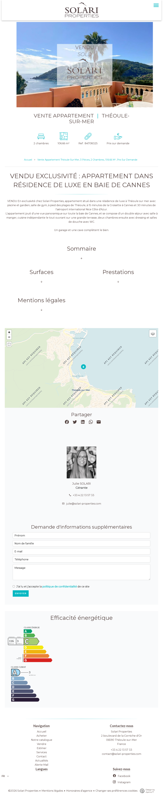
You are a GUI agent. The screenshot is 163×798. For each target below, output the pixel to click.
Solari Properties (121, 731)
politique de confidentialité (59, 586)
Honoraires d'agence (79, 790)
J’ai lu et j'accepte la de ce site (52, 586)
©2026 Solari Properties (23, 790)
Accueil (28, 159)
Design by (150, 790)
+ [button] (9, 332)
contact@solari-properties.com (121, 753)
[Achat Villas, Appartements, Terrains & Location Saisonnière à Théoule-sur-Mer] (81, 16)
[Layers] (152, 333)
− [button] (9, 337)
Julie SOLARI (81, 483)
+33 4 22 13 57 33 (83, 495)
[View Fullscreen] (9, 344)
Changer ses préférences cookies (116, 790)
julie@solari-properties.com (83, 503)
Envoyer (21, 593)
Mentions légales (52, 790)
